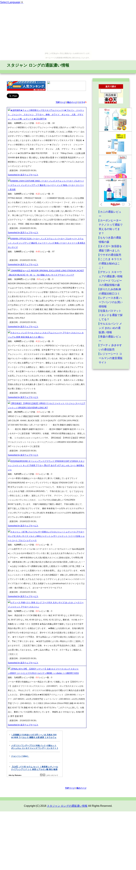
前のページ (72, 102)
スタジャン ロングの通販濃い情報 (38, 65)
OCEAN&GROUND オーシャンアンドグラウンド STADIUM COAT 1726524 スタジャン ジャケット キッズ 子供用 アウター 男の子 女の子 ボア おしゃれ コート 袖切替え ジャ (46, 465)
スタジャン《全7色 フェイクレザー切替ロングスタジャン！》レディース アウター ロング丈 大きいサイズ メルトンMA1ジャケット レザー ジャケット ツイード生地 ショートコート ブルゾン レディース (46, 536)
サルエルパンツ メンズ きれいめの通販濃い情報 (110, 328)
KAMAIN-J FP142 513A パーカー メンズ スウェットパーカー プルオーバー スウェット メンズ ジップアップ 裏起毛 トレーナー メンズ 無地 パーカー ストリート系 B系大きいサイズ (46, 243)
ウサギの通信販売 (110, 254)
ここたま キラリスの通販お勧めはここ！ (110, 263)
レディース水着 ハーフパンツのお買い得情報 (111, 302)
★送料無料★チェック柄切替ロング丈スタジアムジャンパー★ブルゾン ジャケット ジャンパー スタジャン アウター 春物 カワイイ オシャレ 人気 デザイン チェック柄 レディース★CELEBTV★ (46, 114)
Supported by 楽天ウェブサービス (23, 175)
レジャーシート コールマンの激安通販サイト (111, 358)
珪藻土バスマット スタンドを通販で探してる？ (111, 315)
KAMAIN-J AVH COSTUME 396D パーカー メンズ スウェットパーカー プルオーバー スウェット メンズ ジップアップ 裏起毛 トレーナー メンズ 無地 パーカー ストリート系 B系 (46, 185)
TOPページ (61, 102)
